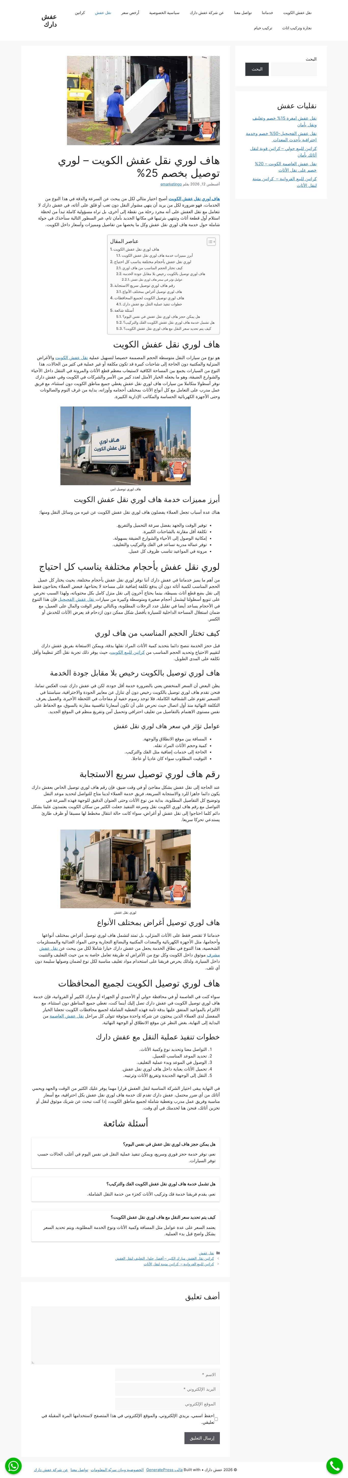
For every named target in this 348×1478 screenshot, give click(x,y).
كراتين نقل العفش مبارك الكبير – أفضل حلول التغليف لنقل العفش (164, 1258)
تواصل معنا (243, 12)
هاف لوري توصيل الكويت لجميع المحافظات (149, 297)
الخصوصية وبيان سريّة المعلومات (117, 1469)
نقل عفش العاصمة (67, 1016)
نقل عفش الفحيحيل (77, 599)
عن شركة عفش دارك (207, 12)
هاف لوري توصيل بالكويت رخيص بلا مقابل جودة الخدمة (164, 274)
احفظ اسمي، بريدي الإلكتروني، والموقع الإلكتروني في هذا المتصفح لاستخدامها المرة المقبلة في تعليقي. (128, 1419)
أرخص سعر (130, 12)
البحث (311, 59)
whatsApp (13, 1466)
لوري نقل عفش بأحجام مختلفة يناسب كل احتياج (152, 261)
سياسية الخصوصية (164, 12)
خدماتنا (267, 12)
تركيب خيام (263, 27)
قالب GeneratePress (164, 1469)
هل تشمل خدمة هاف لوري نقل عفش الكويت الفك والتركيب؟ (169, 322)
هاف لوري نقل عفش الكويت (194, 198)
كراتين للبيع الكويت (127, 652)
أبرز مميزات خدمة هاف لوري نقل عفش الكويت (157, 255)
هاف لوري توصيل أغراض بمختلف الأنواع (152, 292)
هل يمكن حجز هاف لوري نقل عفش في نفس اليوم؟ (161, 317)
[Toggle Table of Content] (209, 241)
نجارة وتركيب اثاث (297, 27)
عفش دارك (49, 20)
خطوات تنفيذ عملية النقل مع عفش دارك (152, 304)
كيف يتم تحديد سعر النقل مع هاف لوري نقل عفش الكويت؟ (167, 329)
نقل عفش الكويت (297, 12)
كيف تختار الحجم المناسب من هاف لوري (152, 268)
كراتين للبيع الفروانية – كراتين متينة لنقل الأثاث (179, 1264)
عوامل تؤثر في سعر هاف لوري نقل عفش (156, 279)
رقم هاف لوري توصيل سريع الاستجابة (144, 285)
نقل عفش (103, 12)
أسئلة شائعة (124, 310)
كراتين (80, 12)
